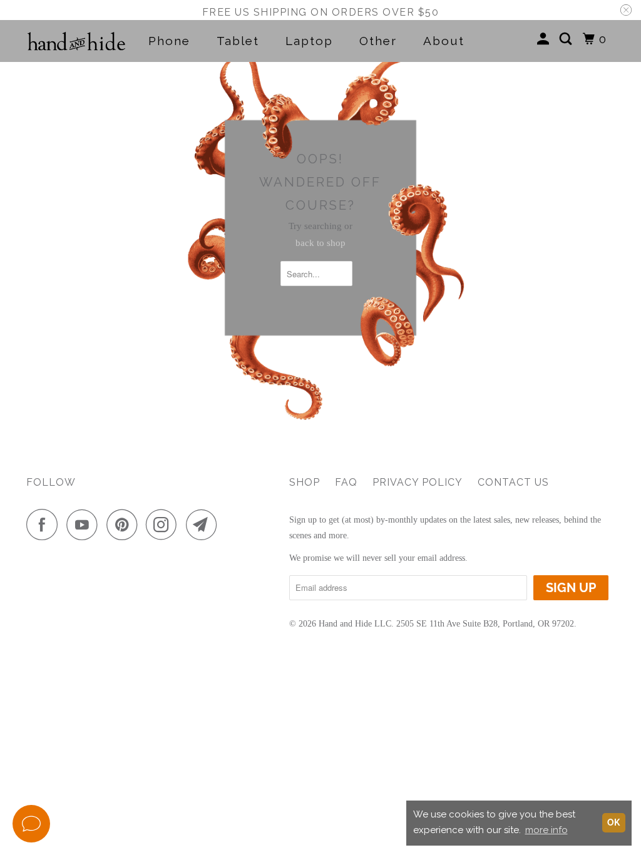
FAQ (346, 482)
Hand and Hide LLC (355, 623)
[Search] (567, 39)
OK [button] (613, 822)
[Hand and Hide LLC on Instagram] (164, 524)
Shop (304, 482)
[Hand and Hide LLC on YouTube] (85, 524)
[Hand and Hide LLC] (76, 41)
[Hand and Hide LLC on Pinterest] (124, 524)
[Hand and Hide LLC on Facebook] (45, 524)
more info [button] (546, 830)
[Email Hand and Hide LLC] (204, 524)
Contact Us (513, 482)
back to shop (320, 242)
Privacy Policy (417, 482)
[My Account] (545, 39)
